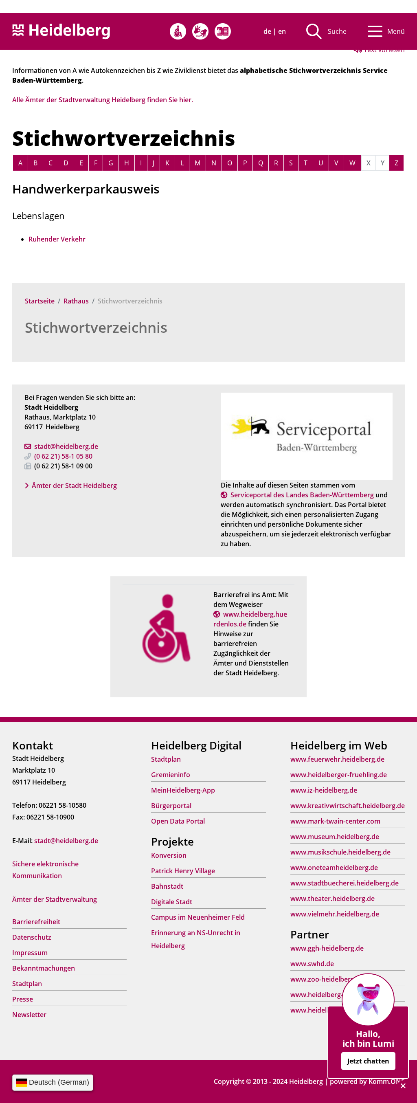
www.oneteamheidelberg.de (334, 867)
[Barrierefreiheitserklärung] (178, 31)
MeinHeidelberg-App (183, 790)
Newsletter (29, 1014)
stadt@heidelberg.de (66, 446)
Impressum (30, 952)
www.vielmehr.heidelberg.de (334, 914)
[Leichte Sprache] (223, 31)
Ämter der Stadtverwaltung (54, 899)
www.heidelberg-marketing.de (337, 994)
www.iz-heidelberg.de (323, 790)
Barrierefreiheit (36, 921)
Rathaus (76, 301)
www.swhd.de (312, 963)
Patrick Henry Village (183, 870)
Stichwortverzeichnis (96, 327)
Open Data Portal (178, 821)
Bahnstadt (167, 886)
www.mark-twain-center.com (335, 821)
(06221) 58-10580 (63, 456)
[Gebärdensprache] (200, 31)
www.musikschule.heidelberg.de (340, 852)
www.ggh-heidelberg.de (327, 948)
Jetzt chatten (368, 1061)
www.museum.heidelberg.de (334, 836)
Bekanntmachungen (43, 968)
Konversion (169, 855)
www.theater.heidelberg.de (332, 898)
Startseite (40, 301)
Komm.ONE (387, 1081)
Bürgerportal (171, 805)
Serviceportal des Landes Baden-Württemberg (302, 494)
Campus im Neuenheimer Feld (198, 917)
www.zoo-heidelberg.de (327, 979)
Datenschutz (31, 937)
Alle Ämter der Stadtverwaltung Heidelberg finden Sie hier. (102, 99)
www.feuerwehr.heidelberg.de (337, 759)
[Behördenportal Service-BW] (307, 435)
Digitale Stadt (171, 901)
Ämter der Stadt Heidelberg (74, 485)
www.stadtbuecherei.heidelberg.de (344, 883)
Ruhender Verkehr (57, 239)
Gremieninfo (170, 774)
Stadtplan (27, 983)
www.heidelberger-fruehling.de (338, 774)
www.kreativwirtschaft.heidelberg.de (347, 805)
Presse (22, 999)
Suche (337, 31)
